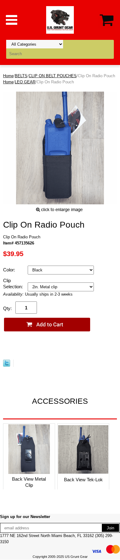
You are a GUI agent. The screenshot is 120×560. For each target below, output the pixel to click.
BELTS (21, 76)
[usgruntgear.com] (60, 19)
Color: (9, 269)
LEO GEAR (25, 82)
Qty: (7, 308)
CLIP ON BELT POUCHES (53, 76)
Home (8, 76)
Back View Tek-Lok (83, 479)
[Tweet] (6, 365)
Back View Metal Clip (29, 482)
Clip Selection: (13, 283)
